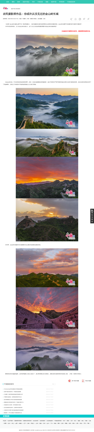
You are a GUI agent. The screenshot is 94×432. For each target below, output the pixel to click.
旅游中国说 (26, 2)
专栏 (33, 2)
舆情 (18, 2)
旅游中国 (13, 8)
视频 (47, 2)
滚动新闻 (18, 8)
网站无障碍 (92, 217)
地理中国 (53, 2)
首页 (7, 2)
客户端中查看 (75, 380)
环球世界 (61, 2)
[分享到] (71, 18)
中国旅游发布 (71, 2)
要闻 (13, 2)
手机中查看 (88, 380)
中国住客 (40, 2)
